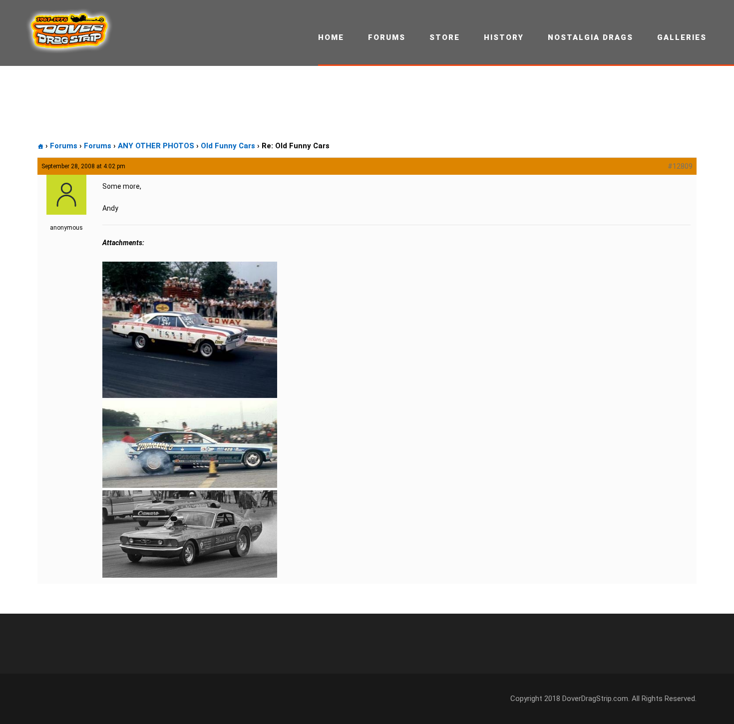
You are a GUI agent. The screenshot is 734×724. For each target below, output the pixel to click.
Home (331, 37)
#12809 (680, 166)
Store (444, 37)
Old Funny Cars (228, 145)
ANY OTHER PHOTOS (156, 145)
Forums (386, 37)
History (504, 37)
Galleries (682, 37)
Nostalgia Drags (590, 37)
